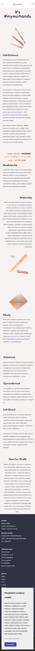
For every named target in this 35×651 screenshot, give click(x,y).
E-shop (3, 585)
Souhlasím (10, 644)
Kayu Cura (18, 227)
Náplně (3, 587)
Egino (3, 576)
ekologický (23, 202)
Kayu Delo (13, 336)
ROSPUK (23, 439)
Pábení (28, 90)
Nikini (3, 579)
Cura (2, 582)
